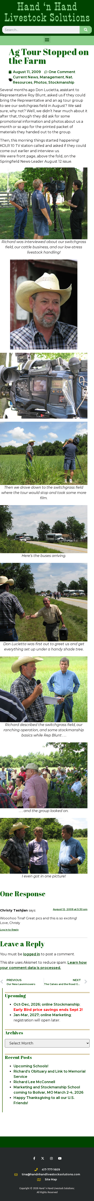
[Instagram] (51, 1158)
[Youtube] (60, 1158)
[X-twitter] (42, 1158)
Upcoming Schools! (31, 1066)
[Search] (86, 30)
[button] (47, 39)
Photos (40, 82)
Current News (25, 77)
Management (52, 77)
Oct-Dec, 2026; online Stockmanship (47, 1004)
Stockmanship (61, 82)
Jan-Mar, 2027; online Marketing (42, 1015)
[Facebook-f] (34, 1158)
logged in (31, 954)
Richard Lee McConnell (34, 1082)
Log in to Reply (9, 929)
